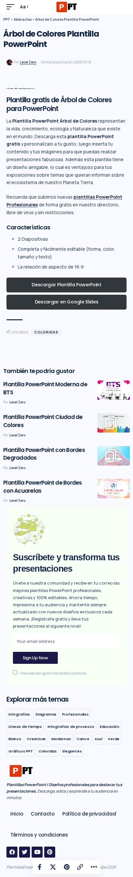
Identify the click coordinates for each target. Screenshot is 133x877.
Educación (109, 726)
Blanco (14, 738)
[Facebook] (11, 852)
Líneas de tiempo (25, 726)
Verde (113, 738)
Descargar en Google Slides (66, 302)
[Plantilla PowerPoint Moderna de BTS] (113, 390)
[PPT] (66, 7)
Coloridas (46, 332)
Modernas (61, 738)
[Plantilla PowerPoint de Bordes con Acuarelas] (113, 488)
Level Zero (28, 62)
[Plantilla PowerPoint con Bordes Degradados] (113, 456)
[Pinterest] (49, 852)
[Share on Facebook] (39, 867)
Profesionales (75, 714)
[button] (11, 7)
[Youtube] (37, 852)
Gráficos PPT (20, 751)
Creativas (36, 738)
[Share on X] (53, 867)
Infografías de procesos (70, 726)
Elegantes (72, 751)
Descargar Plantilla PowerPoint (66, 284)
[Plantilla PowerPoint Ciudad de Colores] (113, 423)
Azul (98, 738)
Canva (83, 738)
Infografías (19, 714)
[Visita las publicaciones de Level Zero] (9, 63)
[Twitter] (24, 852)
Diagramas (46, 714)
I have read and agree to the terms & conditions (52, 673)
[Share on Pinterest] (66, 867)
